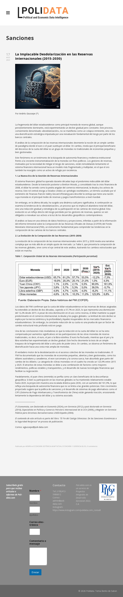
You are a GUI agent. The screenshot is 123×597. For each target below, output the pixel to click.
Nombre (33, 503)
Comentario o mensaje (37, 542)
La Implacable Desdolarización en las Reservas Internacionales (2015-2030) (54, 56)
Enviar (35, 572)
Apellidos (33, 515)
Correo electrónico (36, 523)
